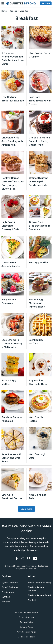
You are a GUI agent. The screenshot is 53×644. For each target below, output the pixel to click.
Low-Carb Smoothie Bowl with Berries (40, 101)
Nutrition (5, 596)
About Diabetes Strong (39, 582)
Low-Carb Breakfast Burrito (11, 496)
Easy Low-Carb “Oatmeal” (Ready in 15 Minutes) (11, 343)
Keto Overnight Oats (37, 456)
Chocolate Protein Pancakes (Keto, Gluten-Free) (39, 141)
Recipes (13, 11)
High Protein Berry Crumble (39, 55)
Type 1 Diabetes (9, 582)
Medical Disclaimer (26, 637)
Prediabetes (7, 592)
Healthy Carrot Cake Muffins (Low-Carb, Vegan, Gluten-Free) (12, 183)
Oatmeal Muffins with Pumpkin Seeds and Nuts (38, 181)
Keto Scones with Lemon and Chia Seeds (11, 458)
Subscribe (45, 3)
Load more (26, 508)
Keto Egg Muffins (38, 262)
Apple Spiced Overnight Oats (38, 382)
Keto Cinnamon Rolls (38, 496)
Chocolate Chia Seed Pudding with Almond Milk (12, 141)
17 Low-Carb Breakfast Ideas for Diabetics (40, 226)
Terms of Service (26, 617)
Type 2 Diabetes (9, 587)
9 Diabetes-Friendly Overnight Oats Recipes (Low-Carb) (12, 58)
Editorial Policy (26, 627)
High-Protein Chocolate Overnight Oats (10, 226)
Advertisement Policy (26, 632)
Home (4, 11)
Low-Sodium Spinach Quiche (10, 264)
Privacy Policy (26, 622)
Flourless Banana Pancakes (11, 419)
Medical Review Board (39, 595)
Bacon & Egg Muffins (8, 382)
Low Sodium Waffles (36, 341)
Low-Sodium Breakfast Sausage (12, 99)
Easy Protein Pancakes (8, 301)
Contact (32, 600)
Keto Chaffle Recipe (36, 419)
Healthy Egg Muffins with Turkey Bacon (37, 303)
